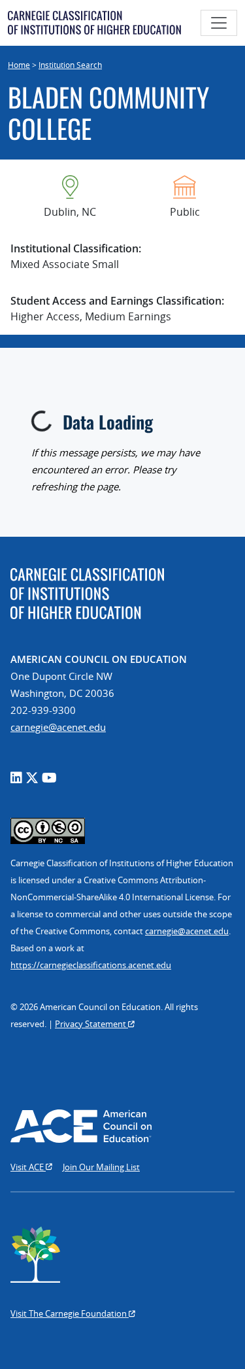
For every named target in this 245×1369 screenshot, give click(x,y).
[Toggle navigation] (219, 23)
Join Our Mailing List (101, 1167)
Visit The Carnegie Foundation (69, 1313)
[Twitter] (32, 777)
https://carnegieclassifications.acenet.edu (90, 965)
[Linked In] (16, 777)
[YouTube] (49, 777)
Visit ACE (28, 1167)
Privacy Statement (91, 1024)
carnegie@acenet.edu (58, 727)
